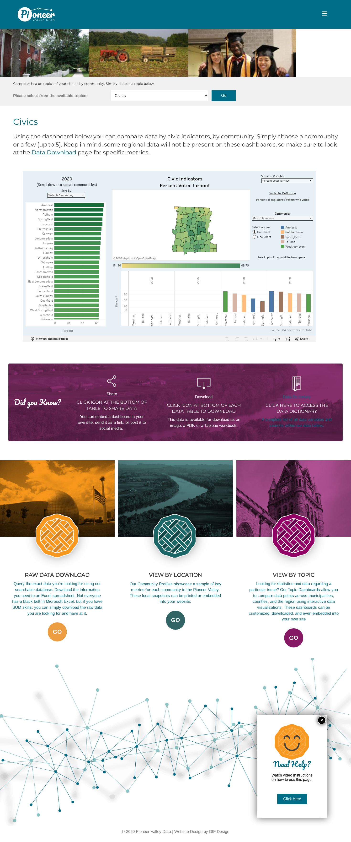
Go (175, 620)
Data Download (54, 152)
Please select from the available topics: (50, 95)
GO (57, 632)
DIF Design (219, 831)
